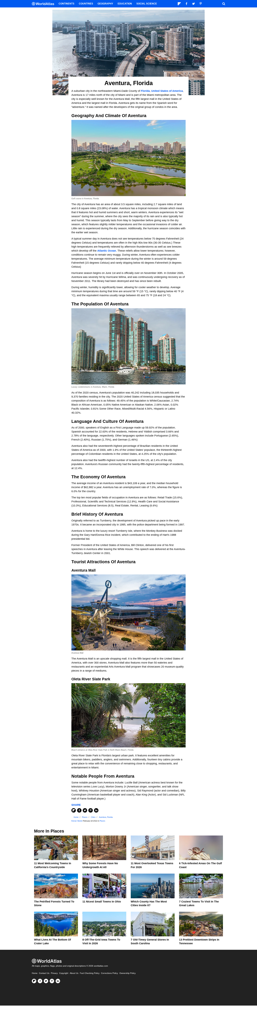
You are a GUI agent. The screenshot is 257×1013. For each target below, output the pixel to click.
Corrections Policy (109, 973)
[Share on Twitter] (85, 810)
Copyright (63, 973)
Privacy (54, 973)
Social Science (146, 3)
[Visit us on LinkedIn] (58, 981)
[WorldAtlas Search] (223, 3)
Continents (66, 3)
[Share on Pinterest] (90, 810)
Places (102, 821)
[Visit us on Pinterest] (52, 981)
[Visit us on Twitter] (46, 981)
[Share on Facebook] (79, 810)
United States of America (167, 90)
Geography (105, 3)
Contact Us (44, 973)
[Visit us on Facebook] (40, 981)
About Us (74, 973)
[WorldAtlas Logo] (44, 4)
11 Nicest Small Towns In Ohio (101, 901)
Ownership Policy (127, 973)
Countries (86, 3)
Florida (145, 90)
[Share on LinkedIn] (96, 810)
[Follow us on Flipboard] (34, 981)
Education (125, 3)
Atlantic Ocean (106, 250)
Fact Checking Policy (89, 973)
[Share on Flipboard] (73, 810)
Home (34, 973)
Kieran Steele (76, 821)
